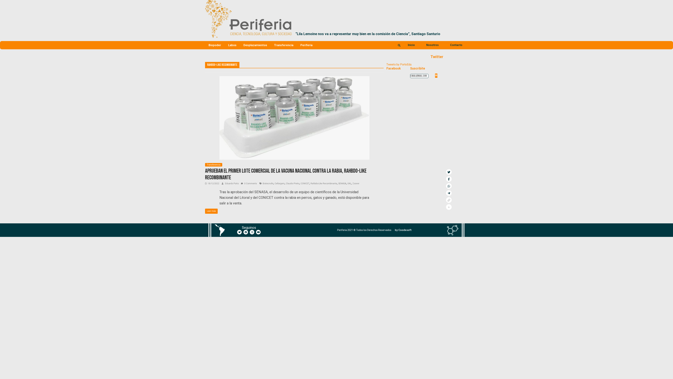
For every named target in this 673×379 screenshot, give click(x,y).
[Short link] (449, 200)
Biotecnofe (268, 183)
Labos (232, 45)
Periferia (306, 45)
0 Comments (250, 183)
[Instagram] (252, 232)
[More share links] (449, 207)
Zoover (355, 183)
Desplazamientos (255, 45)
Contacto (456, 45)
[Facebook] (245, 232)
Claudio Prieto (292, 183)
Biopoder (215, 45)
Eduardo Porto (232, 183)
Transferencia (283, 45)
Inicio (411, 45)
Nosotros (432, 45)
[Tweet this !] (449, 172)
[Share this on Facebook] (449, 179)
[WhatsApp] (449, 186)
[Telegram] (449, 193)
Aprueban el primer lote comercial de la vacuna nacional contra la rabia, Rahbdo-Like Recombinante (285, 174)
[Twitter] (239, 232)
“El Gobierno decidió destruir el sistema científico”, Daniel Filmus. (444, 34)
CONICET (305, 183)
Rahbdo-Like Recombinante (324, 183)
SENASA (342, 183)
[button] (463, 34)
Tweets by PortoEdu (399, 64)
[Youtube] (258, 232)
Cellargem (280, 183)
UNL (349, 183)
